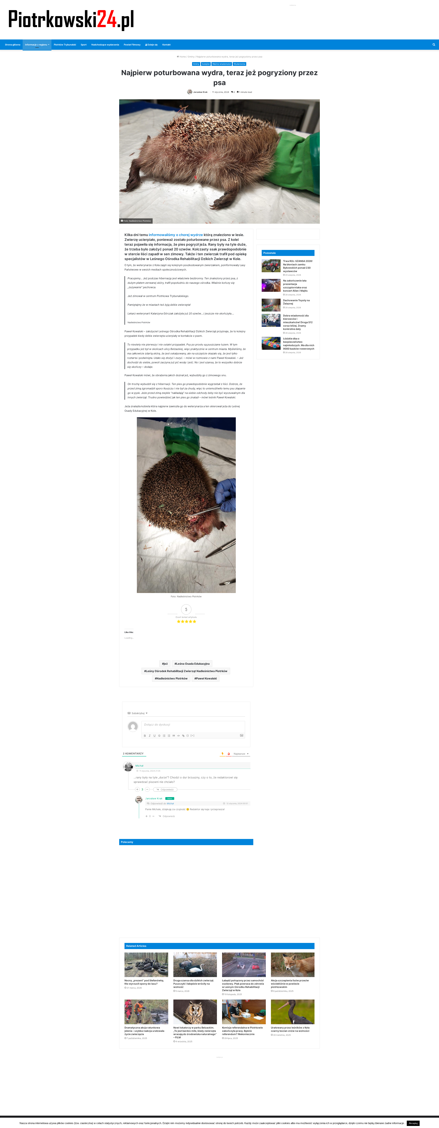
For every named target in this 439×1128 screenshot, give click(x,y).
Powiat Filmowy (132, 44)
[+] (192, 735)
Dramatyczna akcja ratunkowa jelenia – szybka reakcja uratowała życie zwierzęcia (144, 1031)
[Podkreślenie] (154, 736)
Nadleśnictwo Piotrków (172, 678)
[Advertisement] (292, 14)
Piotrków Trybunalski (65, 44)
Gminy (191, 56)
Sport (84, 44)
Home (182, 56)
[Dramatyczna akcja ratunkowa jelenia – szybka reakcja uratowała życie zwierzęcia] (146, 1012)
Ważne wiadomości (221, 64)
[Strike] (159, 736)
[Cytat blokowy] (173, 736)
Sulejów (206, 64)
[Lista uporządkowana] (164, 736)
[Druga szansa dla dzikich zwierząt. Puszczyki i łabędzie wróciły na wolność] (195, 965)
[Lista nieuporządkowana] (169, 736)
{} (188, 735)
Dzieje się (152, 44)
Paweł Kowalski (206, 678)
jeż (166, 663)
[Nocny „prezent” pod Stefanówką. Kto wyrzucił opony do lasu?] (146, 965)
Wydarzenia (239, 64)
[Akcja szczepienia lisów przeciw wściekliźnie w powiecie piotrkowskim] (293, 965)
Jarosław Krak (200, 92)
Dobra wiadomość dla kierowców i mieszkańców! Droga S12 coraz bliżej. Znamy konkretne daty (298, 322)
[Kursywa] (149, 736)
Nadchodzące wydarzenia (105, 44)
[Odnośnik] (183, 736)
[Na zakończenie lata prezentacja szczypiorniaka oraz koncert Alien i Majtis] (271, 285)
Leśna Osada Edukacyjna (193, 663)
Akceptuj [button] (413, 1123)
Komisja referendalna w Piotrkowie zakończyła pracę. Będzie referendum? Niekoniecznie (242, 1031)
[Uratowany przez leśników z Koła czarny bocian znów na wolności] (293, 1012)
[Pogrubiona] (145, 736)
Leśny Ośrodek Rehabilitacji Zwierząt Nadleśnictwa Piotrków (186, 671)
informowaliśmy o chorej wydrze (176, 235)
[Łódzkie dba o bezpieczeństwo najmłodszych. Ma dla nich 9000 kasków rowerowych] (271, 343)
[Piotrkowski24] (71, 20)
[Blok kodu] (178, 736)
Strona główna (12, 44)
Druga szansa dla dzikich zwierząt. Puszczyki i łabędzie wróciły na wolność (193, 983)
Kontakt (166, 44)
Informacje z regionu (36, 44)
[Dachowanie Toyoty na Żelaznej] (271, 305)
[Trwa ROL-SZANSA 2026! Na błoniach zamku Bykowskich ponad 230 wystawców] (271, 265)
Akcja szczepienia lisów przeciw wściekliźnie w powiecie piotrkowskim (290, 983)
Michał (170, 803)
